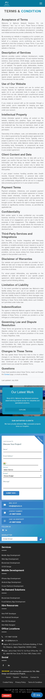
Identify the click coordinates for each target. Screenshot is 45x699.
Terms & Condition (35, 682)
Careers (16, 677)
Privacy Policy (20, 682)
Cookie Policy (8, 682)
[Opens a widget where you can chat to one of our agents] (37, 695)
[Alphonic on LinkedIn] (6, 530)
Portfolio (24, 677)
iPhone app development (11, 579)
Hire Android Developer (10, 617)
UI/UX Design (6, 567)
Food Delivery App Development (13, 602)
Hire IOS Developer (9, 621)
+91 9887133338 (10, 637)
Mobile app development (11, 555)
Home (8, 677)
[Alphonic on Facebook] (3, 530)
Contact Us (34, 677)
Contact (7, 374)
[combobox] (5, 463)
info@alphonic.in (11, 641)
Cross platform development (12, 586)
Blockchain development (11, 563)
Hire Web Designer (8, 625)
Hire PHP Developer (9, 614)
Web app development (10, 559)
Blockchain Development (11, 598)
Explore (22, 410)
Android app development (11, 582)
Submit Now (11, 493)
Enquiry (6, 696)
